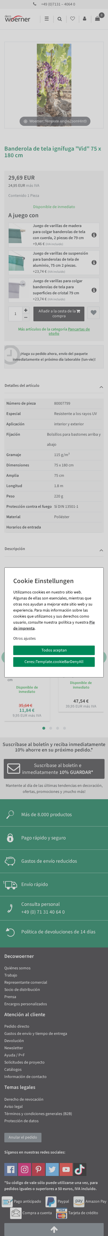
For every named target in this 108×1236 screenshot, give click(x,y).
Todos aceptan (54, 650)
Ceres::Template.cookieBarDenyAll (54, 662)
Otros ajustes (24, 638)
